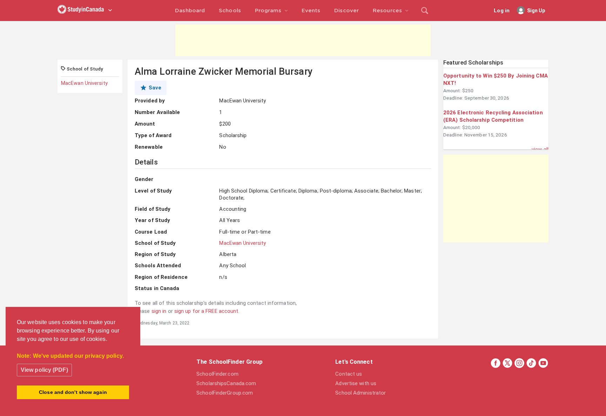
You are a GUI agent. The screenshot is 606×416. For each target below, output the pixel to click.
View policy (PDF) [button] (44, 370)
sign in (159, 311)
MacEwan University (84, 83)
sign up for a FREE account (206, 311)
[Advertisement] (303, 40)
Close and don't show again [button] (73, 392)
